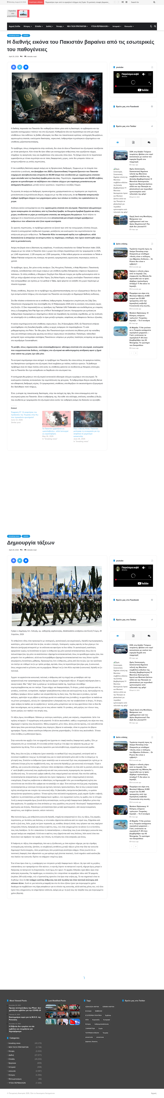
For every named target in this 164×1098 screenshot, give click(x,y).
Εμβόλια (108, 1015)
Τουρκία (105, 1033)
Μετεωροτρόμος (15, 1079)
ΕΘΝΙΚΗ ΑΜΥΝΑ (108, 1007)
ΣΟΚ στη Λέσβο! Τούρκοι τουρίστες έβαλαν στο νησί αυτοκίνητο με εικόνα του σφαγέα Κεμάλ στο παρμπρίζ (141, 157)
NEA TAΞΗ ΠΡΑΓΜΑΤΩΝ (76, 26)
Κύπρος (27, 26)
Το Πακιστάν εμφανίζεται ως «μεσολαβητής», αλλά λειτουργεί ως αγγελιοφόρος (55, 431)
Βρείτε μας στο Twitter (126, 126)
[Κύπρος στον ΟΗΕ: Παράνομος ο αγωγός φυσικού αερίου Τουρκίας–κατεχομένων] (50, 1022)
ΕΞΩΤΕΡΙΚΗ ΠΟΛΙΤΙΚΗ (93, 1015)
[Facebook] (13, 67)
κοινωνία (12, 1071)
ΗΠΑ (87, 1020)
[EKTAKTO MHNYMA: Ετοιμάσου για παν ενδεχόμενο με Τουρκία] (62, 1015)
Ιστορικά (116, 26)
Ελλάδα (38, 26)
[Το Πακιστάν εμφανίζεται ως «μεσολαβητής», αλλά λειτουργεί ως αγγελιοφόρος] (56, 419)
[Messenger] (25, 67)
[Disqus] (57, 489)
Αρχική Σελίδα (14, 26)
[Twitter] (19, 67)
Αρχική (153, 1093)
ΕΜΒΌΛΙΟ (98, 1011)
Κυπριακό (106, 1020)
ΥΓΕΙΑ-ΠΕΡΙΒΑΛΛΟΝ (99, 26)
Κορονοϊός (96, 1020)
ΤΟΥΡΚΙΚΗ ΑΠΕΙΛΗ (92, 1033)
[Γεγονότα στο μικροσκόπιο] (18, 13)
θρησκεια (12, 1063)
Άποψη (59, 26)
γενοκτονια (100, 1037)
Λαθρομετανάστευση (101, 1024)
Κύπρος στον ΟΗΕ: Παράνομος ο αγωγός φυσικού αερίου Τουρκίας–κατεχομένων (75, 2)
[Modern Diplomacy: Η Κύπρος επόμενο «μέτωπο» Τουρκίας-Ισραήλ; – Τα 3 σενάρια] (121, 316)
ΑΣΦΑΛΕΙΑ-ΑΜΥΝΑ (92, 1007)
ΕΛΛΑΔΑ (88, 1011)
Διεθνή (48, 26)
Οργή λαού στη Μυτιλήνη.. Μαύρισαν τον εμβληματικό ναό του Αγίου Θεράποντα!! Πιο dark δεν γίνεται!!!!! (141, 221)
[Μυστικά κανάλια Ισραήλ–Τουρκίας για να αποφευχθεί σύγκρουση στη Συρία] (74, 1022)
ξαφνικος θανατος (91, 1041)
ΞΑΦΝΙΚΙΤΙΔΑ (90, 1028)
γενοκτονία (89, 1037)
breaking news (14, 35)
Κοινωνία (128, 26)
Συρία (100, 1028)
